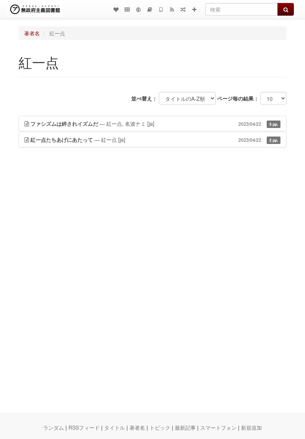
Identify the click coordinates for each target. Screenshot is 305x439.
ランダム (53, 427)
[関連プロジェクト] (127, 9)
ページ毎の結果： (238, 98)
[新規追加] (194, 9)
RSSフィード (84, 427)
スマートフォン (218, 427)
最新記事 (185, 427)
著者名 (32, 33)
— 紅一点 (154, 139)
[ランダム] (183, 9)
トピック (160, 427)
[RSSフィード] (171, 9)
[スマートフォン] (160, 9)
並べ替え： (144, 98)
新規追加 (251, 427)
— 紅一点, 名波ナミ (154, 123)
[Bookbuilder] (149, 9)
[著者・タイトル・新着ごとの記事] (116, 9)
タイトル (114, 427)
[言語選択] (138, 9)
